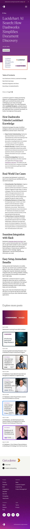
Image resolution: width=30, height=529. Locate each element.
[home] (4, 6)
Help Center (6, 498)
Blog (4, 509)
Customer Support (20, 484)
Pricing (4, 482)
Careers (5, 507)
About (4, 505)
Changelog (5, 496)
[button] (26, 6)
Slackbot (5, 491)
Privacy (17, 507)
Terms (17, 505)
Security (5, 494)
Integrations (6, 489)
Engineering (19, 487)
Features (5, 484)
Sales (17, 482)
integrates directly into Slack (15, 241)
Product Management (21, 489)
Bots (4, 487)
